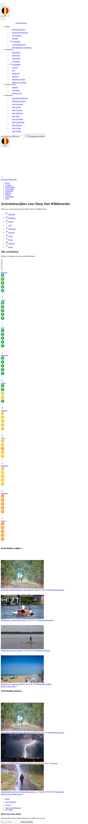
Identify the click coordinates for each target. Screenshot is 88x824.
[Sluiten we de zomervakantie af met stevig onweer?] (22, 761)
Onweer (55, 763)
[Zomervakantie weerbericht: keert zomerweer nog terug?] (22, 790)
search (3, 136)
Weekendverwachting (56, 590)
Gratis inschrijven (27, 822)
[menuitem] (46, 37)
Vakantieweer (59, 792)
